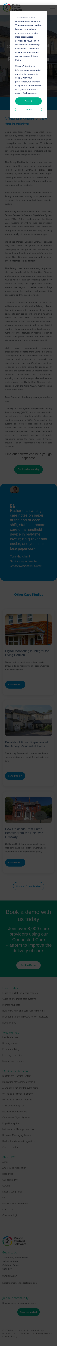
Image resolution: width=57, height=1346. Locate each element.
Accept (28, 101)
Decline (28, 109)
